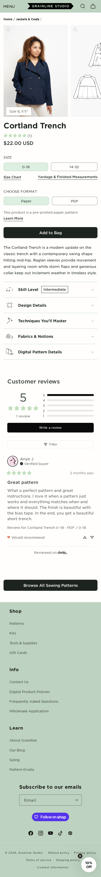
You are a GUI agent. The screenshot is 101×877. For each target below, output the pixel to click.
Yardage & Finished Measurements (67, 177)
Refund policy (58, 852)
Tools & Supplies (23, 643)
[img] (34, 463)
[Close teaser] (80, 856)
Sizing (14, 760)
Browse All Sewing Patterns (50, 585)
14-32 (74, 167)
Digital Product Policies (29, 691)
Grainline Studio (30, 852)
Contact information (52, 867)
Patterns (16, 623)
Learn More (13, 218)
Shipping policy (68, 859)
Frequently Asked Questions (33, 701)
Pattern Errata (21, 769)
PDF (74, 201)
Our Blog (17, 750)
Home (8, 19)
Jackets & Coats (27, 19)
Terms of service (38, 859)
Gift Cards (18, 652)
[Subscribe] (76, 800)
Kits (12, 633)
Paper (26, 201)
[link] (17, 135)
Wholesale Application (29, 711)
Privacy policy (85, 852)
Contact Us (18, 682)
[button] (9, 6)
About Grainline (23, 740)
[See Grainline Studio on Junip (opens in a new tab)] (62, 553)
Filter (53, 444)
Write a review (50, 427)
